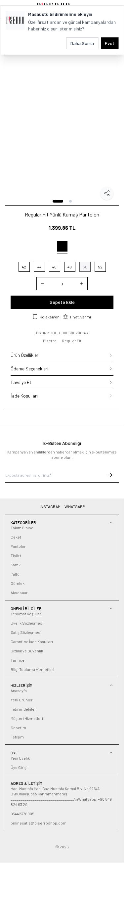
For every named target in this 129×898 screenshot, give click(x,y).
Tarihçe (17, 660)
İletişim (17, 736)
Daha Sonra (82, 43)
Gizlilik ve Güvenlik (27, 650)
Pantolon (18, 546)
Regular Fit (71, 340)
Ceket (16, 537)
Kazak (16, 564)
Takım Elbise (22, 527)
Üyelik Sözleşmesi (27, 623)
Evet (109, 43)
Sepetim (18, 727)
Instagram (50, 506)
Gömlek (17, 583)
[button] (58, 201)
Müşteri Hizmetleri (27, 718)
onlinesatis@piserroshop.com (38, 823)
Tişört (16, 555)
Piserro (50, 340)
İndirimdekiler (23, 709)
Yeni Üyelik (20, 758)
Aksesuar (19, 592)
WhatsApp (74, 506)
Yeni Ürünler (22, 699)
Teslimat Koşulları (26, 613)
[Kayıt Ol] (110, 475)
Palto (15, 574)
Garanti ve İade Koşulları (32, 641)
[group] (62, 120)
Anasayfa (19, 690)
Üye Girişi (19, 767)
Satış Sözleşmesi (26, 632)
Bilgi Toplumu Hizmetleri (32, 669)
